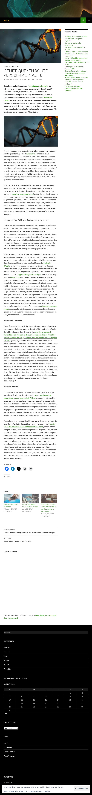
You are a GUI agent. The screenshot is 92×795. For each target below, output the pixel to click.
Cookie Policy (45, 791)
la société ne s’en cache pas (22, 194)
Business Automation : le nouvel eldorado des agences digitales (76, 38)
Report (6, 665)
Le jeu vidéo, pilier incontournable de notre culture (76, 59)
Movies (6, 660)
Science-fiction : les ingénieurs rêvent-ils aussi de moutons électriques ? (30, 531)
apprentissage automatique (29, 274)
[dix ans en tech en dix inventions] (12, 498)
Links (5, 656)
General (7, 67)
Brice (6, 20)
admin (23, 80)
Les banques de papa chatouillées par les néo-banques (74, 88)
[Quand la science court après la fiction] (30, 498)
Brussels (7, 647)
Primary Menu (89, 20)
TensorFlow (15, 277)
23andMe (31, 154)
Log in (6, 743)
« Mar (6, 714)
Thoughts (15, 67)
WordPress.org (9, 756)
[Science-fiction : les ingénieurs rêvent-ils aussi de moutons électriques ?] (49, 498)
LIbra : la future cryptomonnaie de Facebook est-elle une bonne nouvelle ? (76, 54)
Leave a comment (36, 80)
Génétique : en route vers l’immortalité (74, 68)
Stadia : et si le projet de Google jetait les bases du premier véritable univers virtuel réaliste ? (76, 80)
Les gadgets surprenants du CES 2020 (17, 539)
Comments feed (9, 752)
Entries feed (8, 747)
